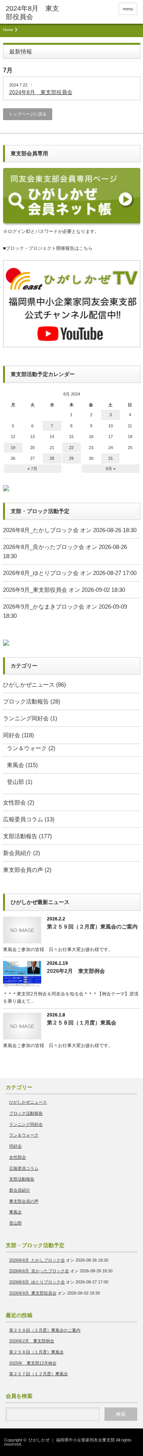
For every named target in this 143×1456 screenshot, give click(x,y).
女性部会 (14, 802)
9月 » (111, 468)
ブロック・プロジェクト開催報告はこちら (49, 248)
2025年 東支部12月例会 (32, 1363)
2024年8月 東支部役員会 (40, 92)
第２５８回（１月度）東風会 (81, 1023)
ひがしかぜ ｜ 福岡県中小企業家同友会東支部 (72, 1440)
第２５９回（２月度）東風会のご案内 (92, 926)
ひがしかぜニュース (29, 684)
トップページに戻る (28, 114)
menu (128, 9)
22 (71, 447)
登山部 (15, 781)
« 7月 (32, 468)
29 (71, 458)
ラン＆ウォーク (27, 748)
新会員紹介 (17, 853)
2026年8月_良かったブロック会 (43, 547)
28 (52, 458)
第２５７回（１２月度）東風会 (38, 1373)
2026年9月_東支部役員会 (35, 589)
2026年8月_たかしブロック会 (41, 530)
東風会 (15, 765)
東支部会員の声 (23, 869)
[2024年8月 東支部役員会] (34, 13)
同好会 (11, 735)
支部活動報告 (20, 836)
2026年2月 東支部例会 (76, 971)
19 (13, 447)
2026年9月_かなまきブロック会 (43, 606)
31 (110, 458)
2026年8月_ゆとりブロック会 (41, 573)
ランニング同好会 (26, 718)
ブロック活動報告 (26, 701)
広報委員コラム (23, 819)
